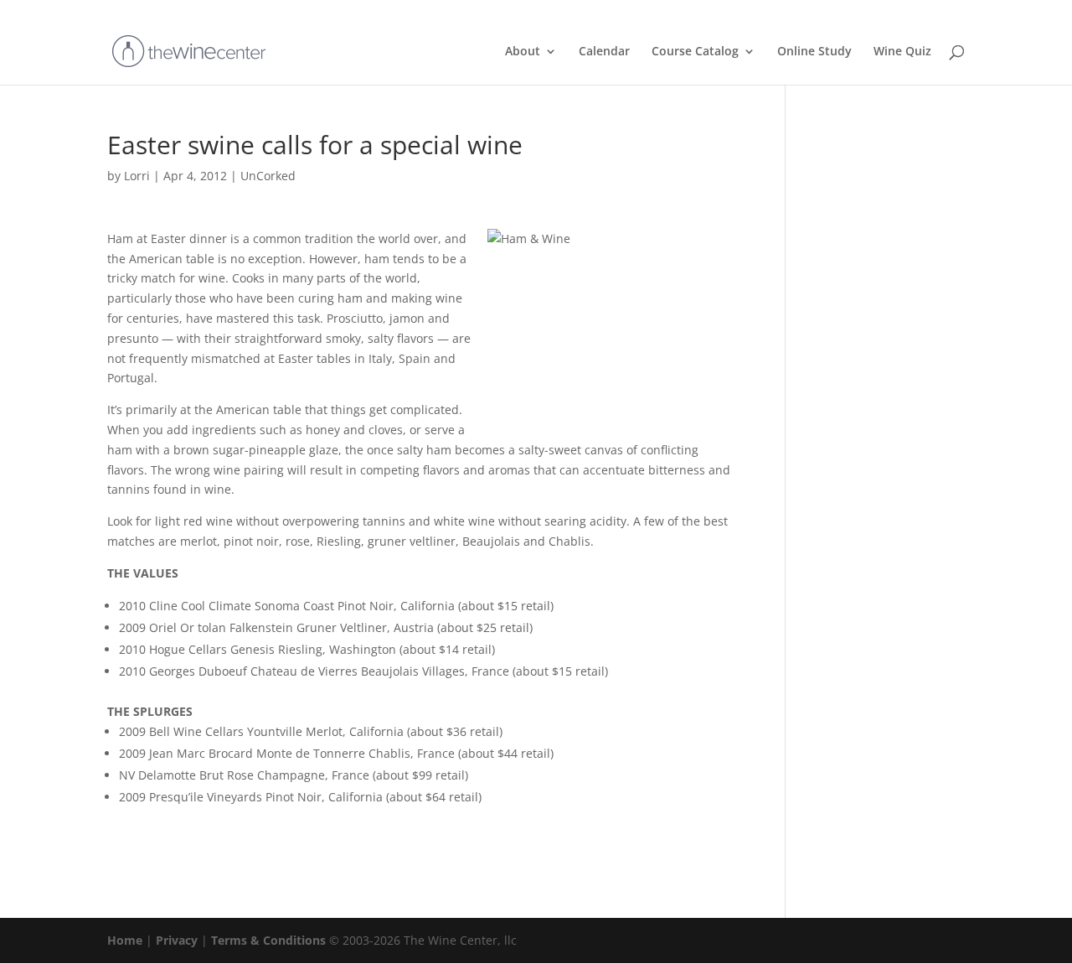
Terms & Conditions (268, 940)
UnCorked (268, 176)
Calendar (604, 52)
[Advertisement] (878, 383)
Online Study (814, 52)
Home (124, 940)
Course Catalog (695, 52)
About (522, 52)
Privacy (177, 940)
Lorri (137, 176)
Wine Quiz (902, 52)
